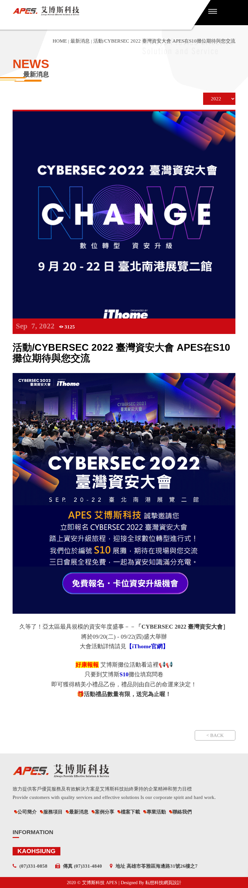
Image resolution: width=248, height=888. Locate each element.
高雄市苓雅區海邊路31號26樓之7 (162, 866)
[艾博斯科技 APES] (101, 11)
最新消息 (80, 41)
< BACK (215, 735)
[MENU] (212, 11)
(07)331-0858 (33, 866)
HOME (60, 41)
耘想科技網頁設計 (163, 882)
